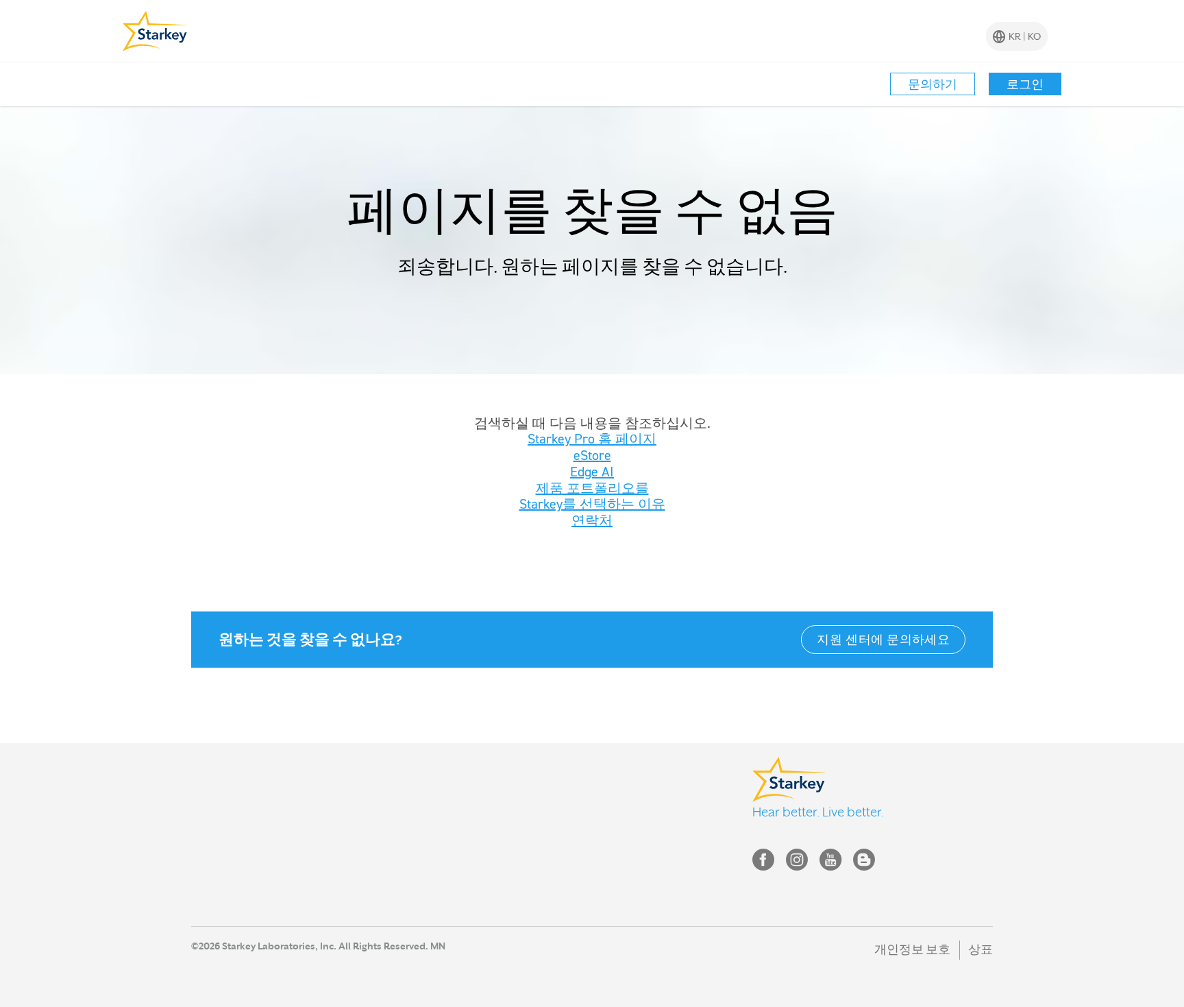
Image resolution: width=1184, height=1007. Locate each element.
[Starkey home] (155, 30)
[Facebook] (763, 862)
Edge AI (592, 471)
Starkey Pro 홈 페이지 (592, 438)
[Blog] (864, 862)
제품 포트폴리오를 (592, 488)
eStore (592, 455)
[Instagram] (797, 862)
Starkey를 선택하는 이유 (592, 504)
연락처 (592, 520)
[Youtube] (830, 862)
